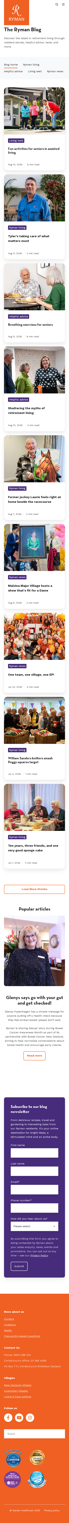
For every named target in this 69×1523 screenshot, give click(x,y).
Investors (10, 1324)
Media (8, 1330)
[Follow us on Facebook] (8, 1417)
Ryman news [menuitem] (55, 71)
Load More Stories (34, 889)
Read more (34, 1076)
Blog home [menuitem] (11, 64)
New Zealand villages (17, 1385)
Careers (9, 1319)
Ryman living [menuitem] (31, 64)
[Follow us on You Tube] (19, 1417)
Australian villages (16, 1390)
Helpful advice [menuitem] (13, 71)
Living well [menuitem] (35, 71)
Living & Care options (17, 1396)
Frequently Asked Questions (22, 1336)
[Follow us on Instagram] (30, 1417)
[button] (56, 4)
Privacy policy (51, 1510)
